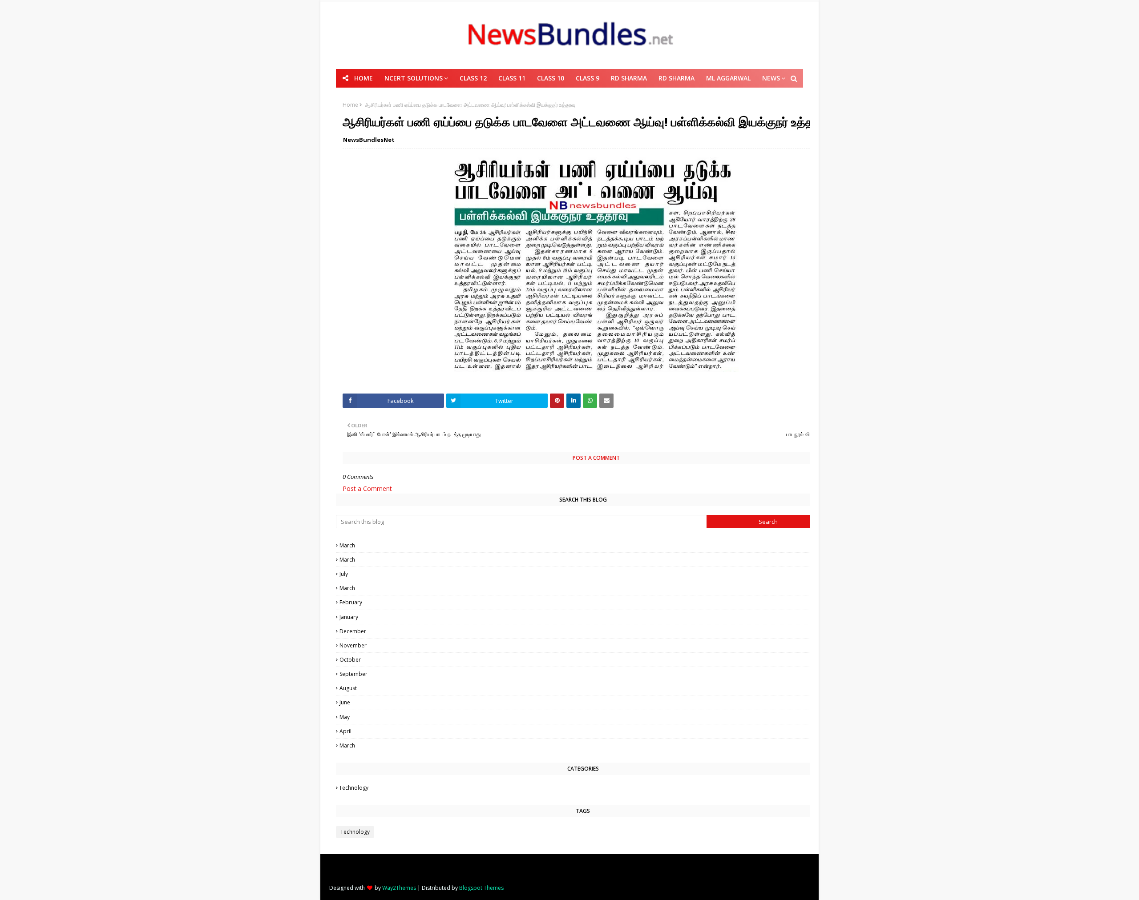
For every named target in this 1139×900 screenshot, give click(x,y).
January (584, 617)
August (584, 688)
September (583, 674)
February (584, 602)
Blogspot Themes (481, 888)
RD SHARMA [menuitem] (629, 78)
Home (350, 104)
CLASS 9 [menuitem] (587, 78)
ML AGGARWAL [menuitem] (728, 78)
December (584, 631)
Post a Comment (367, 488)
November (583, 645)
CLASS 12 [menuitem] (473, 78)
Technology (583, 788)
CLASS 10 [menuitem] (550, 78)
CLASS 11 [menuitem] (511, 78)
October (583, 659)
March (583, 545)
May (584, 717)
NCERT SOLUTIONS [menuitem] (413, 78)
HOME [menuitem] (363, 78)
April (583, 731)
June (584, 702)
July (583, 574)
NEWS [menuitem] (771, 78)
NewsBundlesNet (369, 140)
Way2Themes (399, 888)
